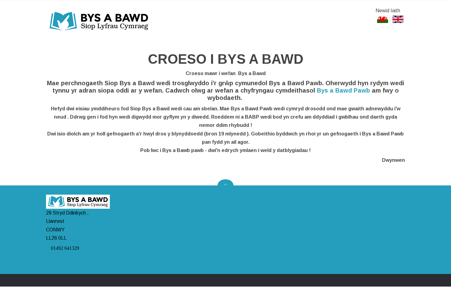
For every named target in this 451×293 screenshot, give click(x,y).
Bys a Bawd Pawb (343, 90)
